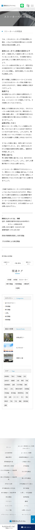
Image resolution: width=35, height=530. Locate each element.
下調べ (13, 376)
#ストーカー (23, 279)
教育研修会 (21, 393)
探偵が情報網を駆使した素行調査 (13, 235)
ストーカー (16, 397)
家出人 (6, 389)
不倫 (11, 401)
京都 (27, 393)
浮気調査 (7, 306)
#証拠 (18, 288)
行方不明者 (19, 384)
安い (22, 397)
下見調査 (19, 376)
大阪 (18, 380)
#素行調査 (9, 284)
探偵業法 (6, 376)
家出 (27, 397)
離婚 (20, 401)
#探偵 (15, 279)
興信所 (6, 401)
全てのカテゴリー (10, 303)
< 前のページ (6, 263)
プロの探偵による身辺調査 (11, 241)
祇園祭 (13, 380)
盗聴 (5, 405)
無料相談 (26, 401)
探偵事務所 (7, 384)
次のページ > (28, 263)
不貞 (16, 401)
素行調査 (4, 256)
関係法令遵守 (19, 389)
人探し (7, 313)
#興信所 (26, 284)
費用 (22, 380)
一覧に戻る (17, 263)
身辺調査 (9, 256)
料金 (27, 380)
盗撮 (13, 384)
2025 (25, 376)
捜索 (26, 384)
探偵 (5, 397)
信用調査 (7, 320)
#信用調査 (18, 284)
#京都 (9, 279)
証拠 (10, 397)
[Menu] (32, 6)
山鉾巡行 (6, 380)
